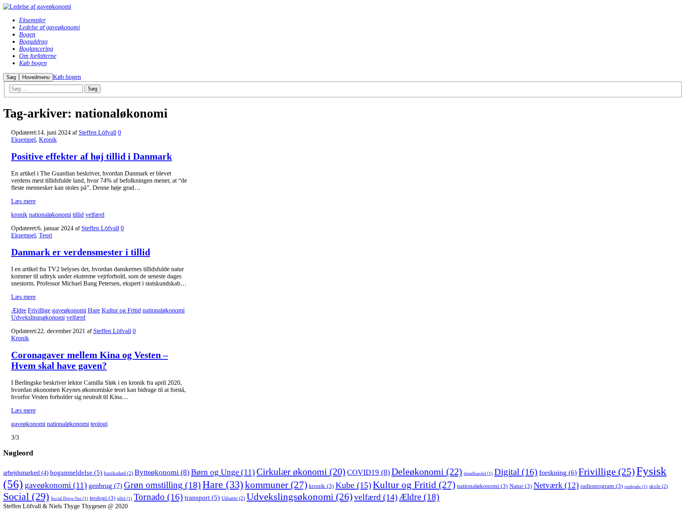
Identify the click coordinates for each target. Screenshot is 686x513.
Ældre (18, 310)
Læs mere (23, 201)
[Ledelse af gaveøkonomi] (37, 6)
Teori (45, 235)
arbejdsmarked (25, 472)
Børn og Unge (223, 472)
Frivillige (39, 310)
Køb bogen (67, 76)
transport (202, 497)
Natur (520, 486)
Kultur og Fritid (121, 310)
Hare (94, 310)
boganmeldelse (76, 472)
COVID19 (368, 472)
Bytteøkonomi (162, 472)
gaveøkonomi (69, 310)
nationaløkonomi (50, 214)
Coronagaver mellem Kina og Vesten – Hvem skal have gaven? (89, 360)
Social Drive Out (69, 498)
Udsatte (233, 498)
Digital (516, 472)
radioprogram (601, 486)
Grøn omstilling (162, 485)
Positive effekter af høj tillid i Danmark (91, 156)
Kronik (48, 139)
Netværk (556, 485)
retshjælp (635, 486)
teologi (99, 423)
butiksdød (118, 473)
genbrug (105, 486)
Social (26, 496)
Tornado (158, 497)
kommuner (276, 484)
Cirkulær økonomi (300, 472)
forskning (558, 472)
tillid (78, 214)
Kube (353, 485)
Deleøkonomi (426, 471)
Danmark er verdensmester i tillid (80, 252)
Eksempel (23, 139)
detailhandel (478, 473)
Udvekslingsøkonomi (38, 317)
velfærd (94, 214)
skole (658, 486)
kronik (19, 214)
